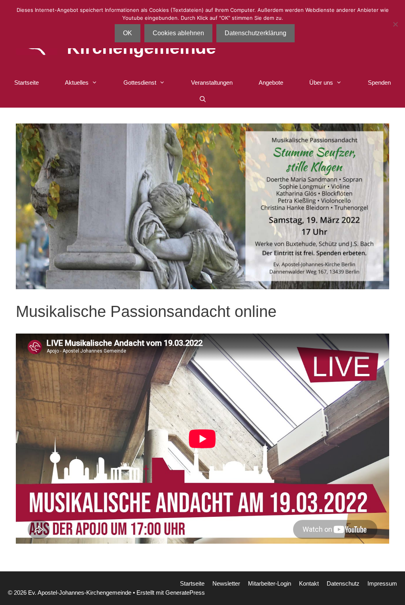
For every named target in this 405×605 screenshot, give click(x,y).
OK (127, 33)
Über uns (321, 82)
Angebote (271, 82)
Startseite (26, 82)
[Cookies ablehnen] (395, 24)
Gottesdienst (139, 82)
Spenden (379, 82)
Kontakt (309, 583)
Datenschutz (343, 583)
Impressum (382, 583)
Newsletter (226, 583)
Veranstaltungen (212, 82)
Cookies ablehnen (178, 33)
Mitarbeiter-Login (269, 583)
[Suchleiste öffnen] (202, 99)
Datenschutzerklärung (255, 33)
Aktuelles (77, 82)
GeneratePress (185, 592)
